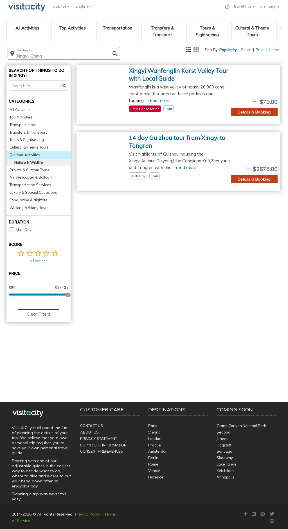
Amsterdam (158, 451)
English (82, 6)
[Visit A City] (28, 413)
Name (274, 49)
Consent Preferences (101, 451)
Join (261, 6)
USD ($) (60, 6)
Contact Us (91, 425)
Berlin (153, 457)
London (154, 438)
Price (260, 49)
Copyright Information (103, 445)
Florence (155, 477)
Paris (152, 425)
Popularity (228, 49)
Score (246, 49)
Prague (154, 445)
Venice (154, 470)
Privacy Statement (98, 438)
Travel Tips (243, 6)
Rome (153, 464)
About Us (89, 432)
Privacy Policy (87, 514)
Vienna (154, 432)
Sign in (274, 6)
